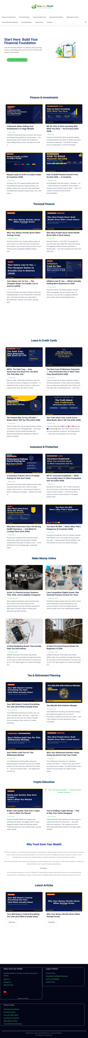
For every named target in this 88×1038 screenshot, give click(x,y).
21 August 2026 (12, 238)
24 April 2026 (51, 377)
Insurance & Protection (56, 17)
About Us (7, 979)
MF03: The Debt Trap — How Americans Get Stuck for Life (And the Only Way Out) (22, 371)
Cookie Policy (50, 982)
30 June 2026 (12, 289)
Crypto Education (26, 22)
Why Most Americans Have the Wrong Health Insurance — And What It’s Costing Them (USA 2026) (24, 529)
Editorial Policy (9, 985)
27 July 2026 (11, 758)
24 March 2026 (51, 180)
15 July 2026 (51, 238)
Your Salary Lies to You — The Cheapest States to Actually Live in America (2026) (22, 283)
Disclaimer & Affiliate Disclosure (57, 976)
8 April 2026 (11, 180)
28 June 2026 (51, 816)
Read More (12, 922)
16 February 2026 (52, 598)
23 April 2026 (11, 535)
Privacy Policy (50, 973)
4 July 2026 (11, 816)
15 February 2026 (13, 652)
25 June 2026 (51, 287)
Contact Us (7, 982)
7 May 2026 (50, 484)
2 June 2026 (11, 132)
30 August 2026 (12, 710)
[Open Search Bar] (85, 22)
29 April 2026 (11, 377)
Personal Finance (24, 17)
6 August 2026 (51, 709)
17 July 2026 (51, 758)
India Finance (39, 22)
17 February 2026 (13, 598)
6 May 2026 (50, 134)
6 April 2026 (50, 532)
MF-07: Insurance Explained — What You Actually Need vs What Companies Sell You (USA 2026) (64, 478)
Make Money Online (73, 17)
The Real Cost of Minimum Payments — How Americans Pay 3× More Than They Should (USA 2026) (63, 371)
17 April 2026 (11, 423)
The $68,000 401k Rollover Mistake (62, 705)
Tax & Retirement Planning (10, 22)
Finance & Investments (9, 17)
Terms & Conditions (52, 979)
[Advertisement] (44, 81)
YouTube (49, 22)
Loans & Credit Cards (39, 17)
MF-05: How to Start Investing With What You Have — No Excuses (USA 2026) (63, 128)
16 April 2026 (51, 423)
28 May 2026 (11, 481)
